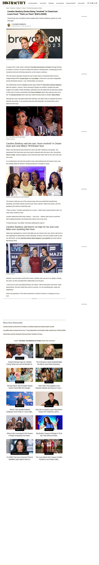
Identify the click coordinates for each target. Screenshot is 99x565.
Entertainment (33, 3)
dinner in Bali (10, 155)
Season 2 (26, 85)
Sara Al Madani (36, 92)
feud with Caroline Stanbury (52, 85)
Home (7, 8)
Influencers (60, 3)
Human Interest (71, 3)
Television (43, 3)
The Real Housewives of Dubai (34, 8)
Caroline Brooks (16, 95)
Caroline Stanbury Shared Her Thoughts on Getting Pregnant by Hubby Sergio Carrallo (28, 326)
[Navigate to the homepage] (14, 3)
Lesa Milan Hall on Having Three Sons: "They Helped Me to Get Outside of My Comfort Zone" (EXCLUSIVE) (34, 330)
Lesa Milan (35, 78)
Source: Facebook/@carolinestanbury (17, 197)
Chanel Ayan (24, 78)
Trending (51, 3)
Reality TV (18, 8)
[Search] (88, 3)
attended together (35, 238)
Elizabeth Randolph (19, 24)
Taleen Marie (55, 95)
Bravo (24, 8)
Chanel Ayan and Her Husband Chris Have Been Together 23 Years (22, 334)
